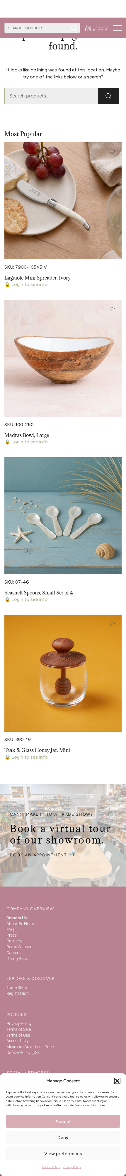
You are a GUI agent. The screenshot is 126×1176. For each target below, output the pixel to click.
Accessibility (17, 1040)
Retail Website (19, 946)
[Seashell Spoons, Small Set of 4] (63, 515)
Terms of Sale (18, 1029)
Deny (63, 1137)
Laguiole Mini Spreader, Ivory (37, 278)
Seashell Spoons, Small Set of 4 (38, 592)
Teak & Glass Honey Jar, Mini (37, 750)
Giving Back (17, 958)
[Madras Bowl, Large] (63, 358)
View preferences (63, 1153)
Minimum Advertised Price (30, 1046)
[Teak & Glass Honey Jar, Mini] (63, 673)
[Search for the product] (74, 28)
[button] (117, 1081)
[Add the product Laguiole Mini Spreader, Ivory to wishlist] (112, 152)
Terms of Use (18, 1035)
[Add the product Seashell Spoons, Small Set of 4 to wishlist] (112, 467)
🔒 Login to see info (26, 284)
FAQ (10, 929)
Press (11, 935)
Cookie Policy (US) (22, 1052)
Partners (14, 941)
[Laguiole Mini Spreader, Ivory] (63, 200)
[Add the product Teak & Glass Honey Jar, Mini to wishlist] (112, 624)
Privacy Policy (72, 1167)
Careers (13, 952)
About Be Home (20, 923)
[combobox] (36, 28)
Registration (17, 993)
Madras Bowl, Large (26, 435)
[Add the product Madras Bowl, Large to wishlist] (112, 309)
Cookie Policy (51, 1167)
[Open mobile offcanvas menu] (117, 27)
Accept (63, 1121)
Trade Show (17, 987)
